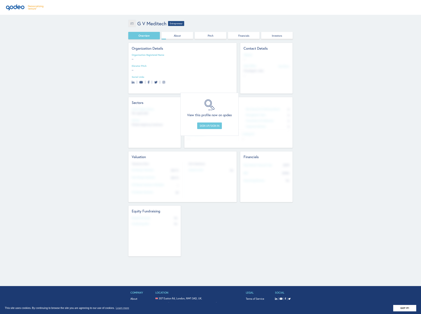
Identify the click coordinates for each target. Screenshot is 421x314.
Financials (243, 35)
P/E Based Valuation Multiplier (148, 184)
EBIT (246, 173)
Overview (144, 35)
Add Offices (283, 66)
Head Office (250, 66)
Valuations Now (140, 163)
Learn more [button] (122, 308)
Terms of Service (255, 298)
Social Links (138, 77)
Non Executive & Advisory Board (263, 109)
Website (248, 55)
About (177, 35)
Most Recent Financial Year (258, 165)
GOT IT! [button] (404, 308)
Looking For (248, 134)
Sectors (136, 120)
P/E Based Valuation (142, 192)
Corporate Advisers (256, 126)
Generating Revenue (254, 180)
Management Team (256, 115)
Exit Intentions (197, 163)
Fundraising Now (140, 223)
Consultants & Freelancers (260, 120)
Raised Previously (141, 218)
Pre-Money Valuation (143, 170)
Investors (277, 35)
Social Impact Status (143, 109)
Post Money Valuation (143, 177)
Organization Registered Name (148, 55)
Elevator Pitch (139, 66)
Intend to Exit (196, 170)
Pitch (210, 35)
